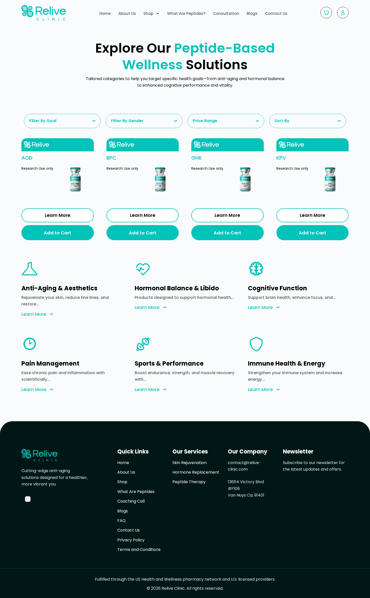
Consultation (226, 13)
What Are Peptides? (186, 13)
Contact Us (276, 13)
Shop (148, 13)
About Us (127, 13)
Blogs (252, 13)
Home (105, 13)
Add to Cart (57, 233)
